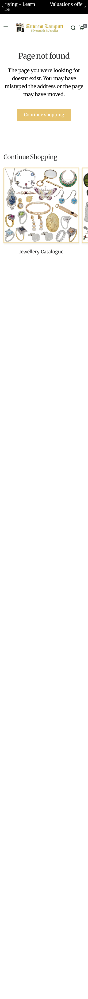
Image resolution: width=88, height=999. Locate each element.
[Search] (73, 28)
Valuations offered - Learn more (48, 4)
